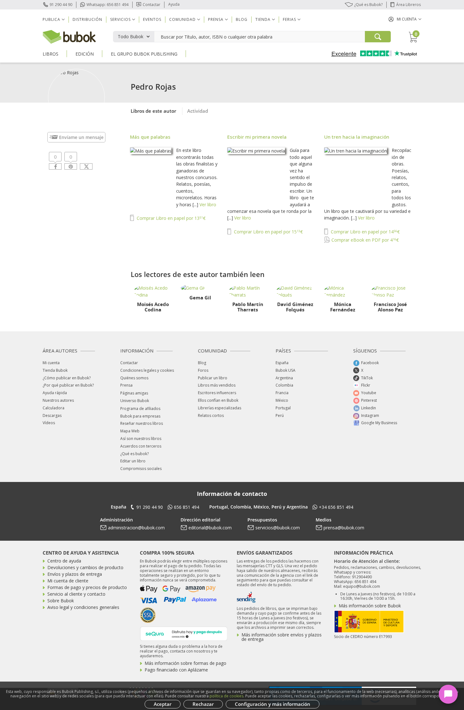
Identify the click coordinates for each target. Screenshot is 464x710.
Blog (241, 19)
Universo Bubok (134, 400)
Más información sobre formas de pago (185, 663)
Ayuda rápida (55, 392)
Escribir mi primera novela (257, 137)
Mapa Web (130, 431)
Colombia (284, 385)
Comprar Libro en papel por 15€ (268, 232)
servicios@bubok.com (277, 528)
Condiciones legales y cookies (147, 370)
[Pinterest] (70, 166)
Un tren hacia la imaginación (356, 137)
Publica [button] (51, 19)
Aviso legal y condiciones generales (83, 607)
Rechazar (203, 704)
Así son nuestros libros (140, 438)
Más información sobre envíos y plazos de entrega (281, 637)
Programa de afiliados (140, 408)
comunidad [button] (182, 19)
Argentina (284, 378)
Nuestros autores (58, 400)
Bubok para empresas (140, 416)
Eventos (152, 19)
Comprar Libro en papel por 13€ (170, 218)
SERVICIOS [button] (120, 19)
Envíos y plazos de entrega (74, 574)
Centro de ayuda (64, 561)
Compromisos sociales (141, 468)
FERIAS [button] (289, 19)
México (282, 400)
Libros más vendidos (216, 385)
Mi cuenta (51, 362)
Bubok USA (285, 370)
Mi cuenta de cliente (67, 581)
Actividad (197, 111)
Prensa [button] (215, 19)
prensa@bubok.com (344, 528)
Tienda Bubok (55, 370)
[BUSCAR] (378, 36)
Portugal (283, 408)
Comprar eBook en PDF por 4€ (364, 240)
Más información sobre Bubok (370, 606)
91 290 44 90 (61, 4)
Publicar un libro (212, 378)
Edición (84, 54)
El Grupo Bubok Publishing (144, 54)
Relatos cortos (211, 415)
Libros (50, 54)
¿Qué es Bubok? (368, 4)
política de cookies (226, 696)
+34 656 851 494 (336, 507)
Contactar (151, 4)
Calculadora (53, 408)
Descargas (52, 415)
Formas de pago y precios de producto (87, 587)
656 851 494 (186, 507)
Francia (282, 392)
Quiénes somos (134, 378)
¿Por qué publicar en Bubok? (68, 385)
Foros (203, 370)
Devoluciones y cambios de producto (85, 567)
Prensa (126, 385)
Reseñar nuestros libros (141, 423)
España (282, 362)
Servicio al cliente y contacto (76, 594)
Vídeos (49, 422)
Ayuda (174, 4)
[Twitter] (86, 166)
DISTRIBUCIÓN (87, 19)
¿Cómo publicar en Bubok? (67, 378)
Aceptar (162, 704)
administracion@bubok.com (136, 528)
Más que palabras (150, 137)
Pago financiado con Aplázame (176, 670)
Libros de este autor (153, 111)
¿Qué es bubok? (134, 453)
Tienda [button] (263, 19)
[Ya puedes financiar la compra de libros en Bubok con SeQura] (184, 633)
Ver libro (207, 205)
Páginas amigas (134, 393)
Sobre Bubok (60, 601)
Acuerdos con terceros (140, 446)
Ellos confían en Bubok (218, 400)
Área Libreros (408, 4)
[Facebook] (55, 166)
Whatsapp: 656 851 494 (107, 4)
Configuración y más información (272, 704)
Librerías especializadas (219, 408)
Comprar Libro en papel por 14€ (365, 232)
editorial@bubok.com (210, 528)
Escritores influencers (217, 392)
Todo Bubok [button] (130, 36)
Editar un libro (133, 461)
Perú (280, 415)
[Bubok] (69, 36)
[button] (405, 19)
